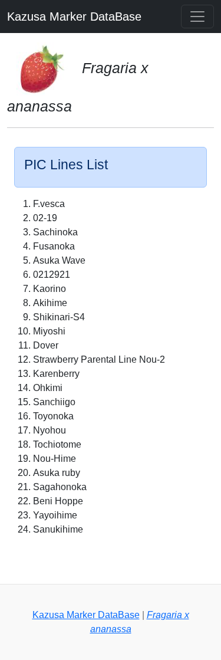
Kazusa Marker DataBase (74, 16)
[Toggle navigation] (197, 16)
